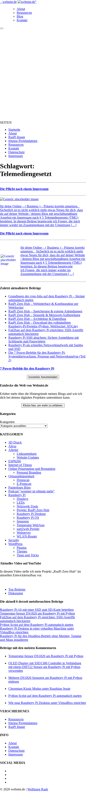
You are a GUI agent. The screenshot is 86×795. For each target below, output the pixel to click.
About (21, 9)
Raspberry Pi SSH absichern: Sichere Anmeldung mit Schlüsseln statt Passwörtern (43, 339)
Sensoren (23, 521)
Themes (22, 551)
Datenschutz (16, 152)
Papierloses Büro (19, 487)
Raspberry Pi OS (28, 517)
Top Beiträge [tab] (16, 589)
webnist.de (10, 2)
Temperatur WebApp (30, 525)
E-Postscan (24, 484)
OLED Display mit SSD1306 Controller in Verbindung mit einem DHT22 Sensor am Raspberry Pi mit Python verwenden (44, 666)
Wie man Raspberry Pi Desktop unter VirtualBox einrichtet (47, 703)
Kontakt (22, 20)
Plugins (22, 547)
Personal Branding (29, 472)
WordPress (15, 544)
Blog (20, 16)
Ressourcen (24, 12)
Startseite (14, 129)
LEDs (21, 502)
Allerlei (13, 450)
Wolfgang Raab (37, 789)
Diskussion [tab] (15, 593)
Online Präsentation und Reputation (31, 468)
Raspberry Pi (16, 495)
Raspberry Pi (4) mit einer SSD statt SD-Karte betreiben (37, 609)
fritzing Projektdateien (22, 141)
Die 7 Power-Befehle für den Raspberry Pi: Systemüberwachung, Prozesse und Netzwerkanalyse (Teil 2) (46, 356)
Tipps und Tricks (28, 555)
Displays (22, 499)
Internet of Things (20, 465)
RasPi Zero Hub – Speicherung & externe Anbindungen (45, 311)
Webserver (24, 532)
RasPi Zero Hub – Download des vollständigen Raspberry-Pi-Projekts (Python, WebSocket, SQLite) (43, 324)
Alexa (12, 446)
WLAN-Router (27, 536)
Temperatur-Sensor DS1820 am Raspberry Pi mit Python (37, 613)
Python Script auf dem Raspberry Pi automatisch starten (36, 624)
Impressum (15, 156)
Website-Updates (28, 457)
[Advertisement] (43, 74)
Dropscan (23, 480)
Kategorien (7, 422)
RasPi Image (16, 137)
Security (13, 540)
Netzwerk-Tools (27, 506)
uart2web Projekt (28, 529)
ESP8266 (14, 461)
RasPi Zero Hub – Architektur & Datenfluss (37, 319)
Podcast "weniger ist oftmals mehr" (31, 491)
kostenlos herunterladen (43, 377)
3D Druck (15, 442)
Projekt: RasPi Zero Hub (33, 510)
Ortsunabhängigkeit (21, 476)
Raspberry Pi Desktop (31, 514)
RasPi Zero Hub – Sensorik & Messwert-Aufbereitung (44, 315)
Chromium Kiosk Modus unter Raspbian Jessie (39, 688)
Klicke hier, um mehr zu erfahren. (43, 405)
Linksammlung (27, 453)
